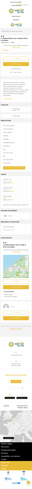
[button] (24, 4)
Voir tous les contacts (16, 69)
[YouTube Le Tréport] (22, 388)
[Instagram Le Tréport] (18, 388)
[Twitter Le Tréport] (14, 388)
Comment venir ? (8, 438)
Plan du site (5, 447)
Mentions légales (6, 444)
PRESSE (3, 469)
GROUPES (4, 466)
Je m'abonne (16, 381)
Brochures (4, 453)
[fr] (27, 5)
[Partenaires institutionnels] (8, 473)
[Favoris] (21, 5)
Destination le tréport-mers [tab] (22, 406)
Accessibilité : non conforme (10, 456)
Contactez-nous (10, 397)
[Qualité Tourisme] (23, 473)
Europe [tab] (6, 405)
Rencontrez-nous (22, 397)
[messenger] (28, 484)
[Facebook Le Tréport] (9, 388)
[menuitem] (16, 2)
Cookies (3, 459)
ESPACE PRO (5, 462)
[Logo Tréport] (16, 344)
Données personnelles (8, 450)
